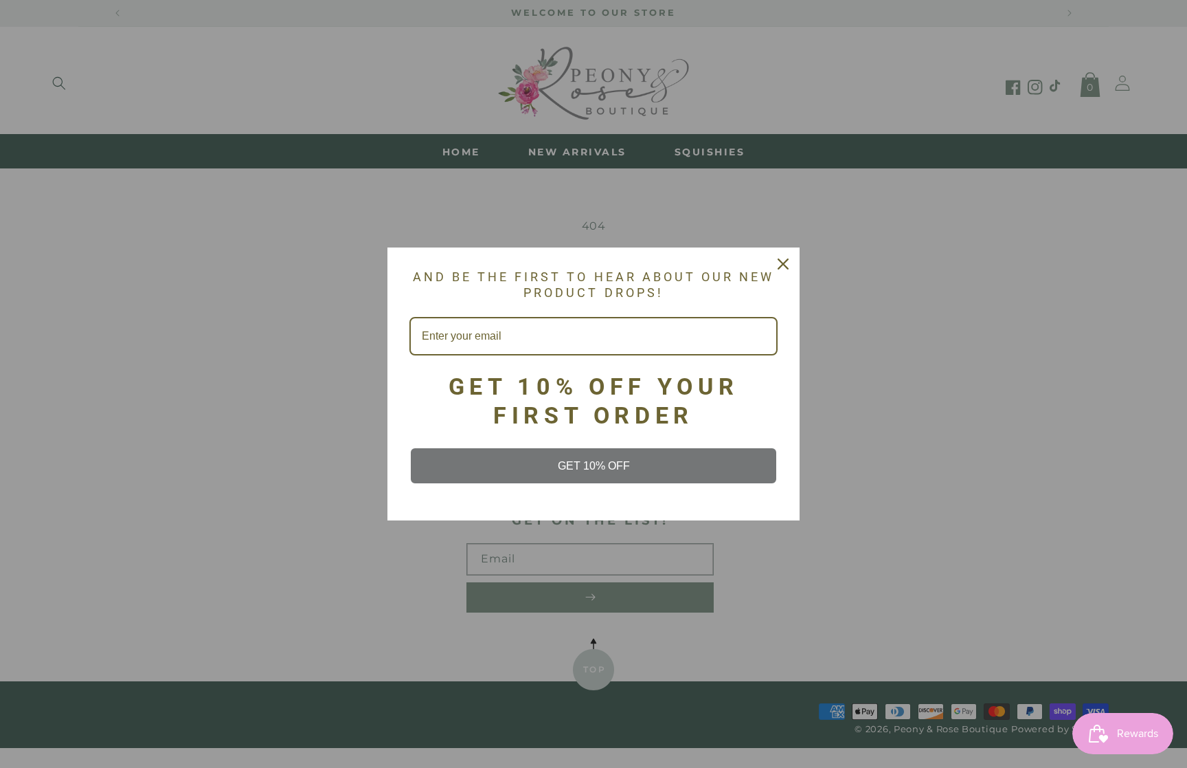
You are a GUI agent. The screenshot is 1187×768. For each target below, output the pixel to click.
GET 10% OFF (594, 466)
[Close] (783, 264)
